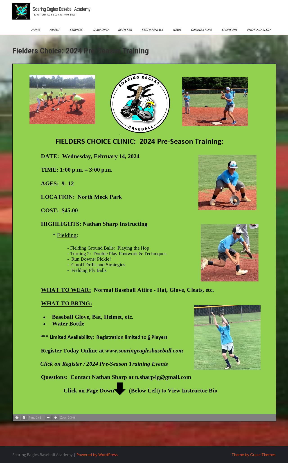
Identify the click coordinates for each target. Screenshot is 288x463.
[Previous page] (17, 417)
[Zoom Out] (48, 417)
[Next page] (24, 417)
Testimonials (152, 30)
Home (36, 30)
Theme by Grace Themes (254, 454)
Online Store (202, 30)
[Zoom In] (55, 417)
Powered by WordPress (97, 454)
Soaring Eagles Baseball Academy (61, 9)
